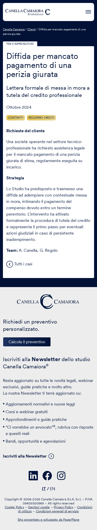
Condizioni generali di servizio (57, 511)
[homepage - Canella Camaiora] (48, 301)
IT (44, 488)
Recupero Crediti (41, 117)
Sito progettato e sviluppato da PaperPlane (48, 519)
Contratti (15, 117)
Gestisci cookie (39, 507)
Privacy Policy (63, 507)
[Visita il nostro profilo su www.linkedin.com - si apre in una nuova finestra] (33, 475)
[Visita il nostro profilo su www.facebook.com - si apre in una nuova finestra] (47, 475)
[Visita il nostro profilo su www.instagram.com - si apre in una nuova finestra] (61, 475)
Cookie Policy (14, 507)
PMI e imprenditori (20, 44)
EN (52, 488)
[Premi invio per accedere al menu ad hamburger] (88, 11)
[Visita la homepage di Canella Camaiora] (27, 12)
